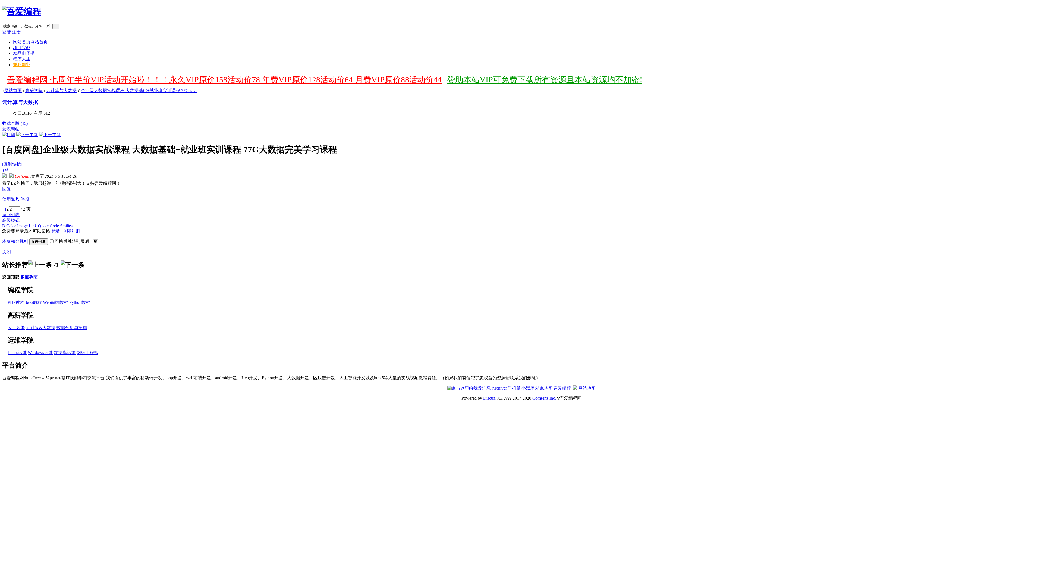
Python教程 (79, 302)
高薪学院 (34, 90)
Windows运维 (40, 352)
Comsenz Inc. (544, 398)
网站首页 (30, 42)
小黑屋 (528, 388)
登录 (55, 231)
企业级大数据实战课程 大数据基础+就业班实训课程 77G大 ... (139, 90)
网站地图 (587, 388)
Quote (43, 226)
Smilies (66, 226)
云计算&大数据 (40, 327)
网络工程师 (87, 352)
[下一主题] (50, 134)
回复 (6, 189)
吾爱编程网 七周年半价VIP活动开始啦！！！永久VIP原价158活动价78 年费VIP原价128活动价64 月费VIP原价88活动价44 (224, 79)
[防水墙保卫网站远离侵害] (575, 388)
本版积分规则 (15, 241)
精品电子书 (24, 53)
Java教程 (34, 302)
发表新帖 (11, 129)
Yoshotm (22, 176)
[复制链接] (12, 164)
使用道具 (11, 199)
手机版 (514, 388)
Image (22, 226)
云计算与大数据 (61, 90)
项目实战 (21, 47)
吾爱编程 (562, 388)
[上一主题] (27, 134)
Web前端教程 (55, 302)
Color (11, 226)
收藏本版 (15, 123)
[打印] (8, 134)
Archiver (499, 388)
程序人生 (21, 59)
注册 (16, 32)
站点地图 (544, 388)
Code (54, 226)
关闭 (6, 252)
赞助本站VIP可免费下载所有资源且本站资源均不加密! (544, 79)
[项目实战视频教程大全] (21, 11)
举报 (25, 199)
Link (33, 226)
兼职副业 (21, 64)
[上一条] (40, 264)
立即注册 (71, 231)
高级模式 (11, 220)
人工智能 (16, 327)
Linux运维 (17, 352)
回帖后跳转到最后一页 (76, 241)
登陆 (6, 32)
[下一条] (72, 264)
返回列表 (11, 214)
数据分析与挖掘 (71, 327)
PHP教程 (16, 302)
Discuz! (490, 398)
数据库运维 (65, 352)
